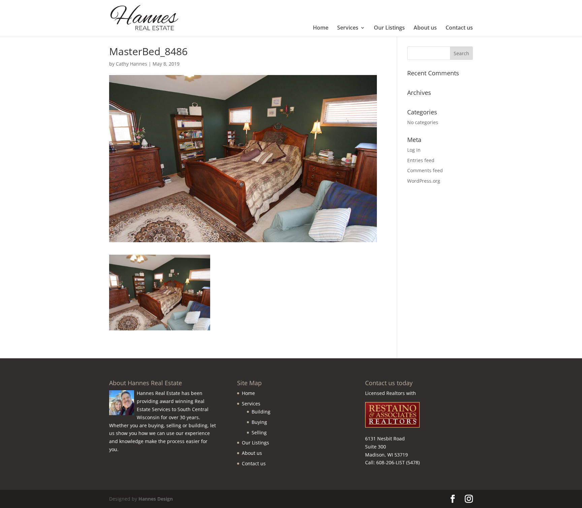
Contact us (459, 28)
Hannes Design (155, 499)
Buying (259, 422)
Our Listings (389, 28)
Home (320, 28)
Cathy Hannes (131, 64)
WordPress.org (423, 181)
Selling (259, 432)
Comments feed (425, 170)
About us (425, 28)
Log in (414, 150)
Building (261, 411)
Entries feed (420, 160)
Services (347, 28)
